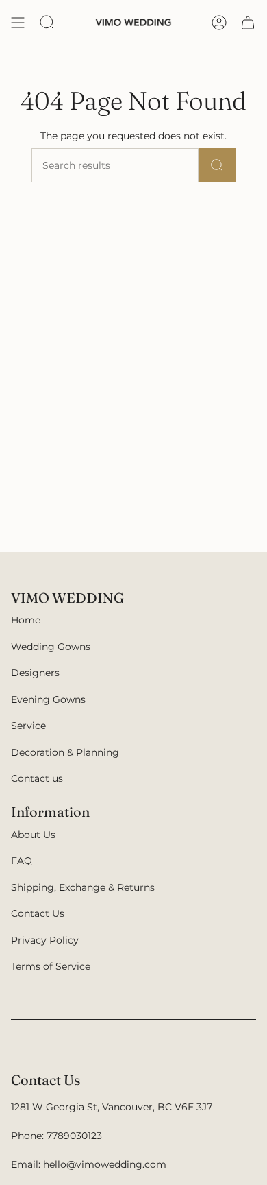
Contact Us (37, 913)
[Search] (217, 165)
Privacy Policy (45, 940)
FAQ (21, 860)
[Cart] (247, 22)
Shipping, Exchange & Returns (83, 887)
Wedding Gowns (50, 647)
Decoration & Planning (65, 752)
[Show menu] (17, 22)
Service (28, 725)
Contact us (37, 778)
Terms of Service (50, 966)
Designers (35, 673)
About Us (33, 834)
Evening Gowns (48, 699)
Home (25, 620)
